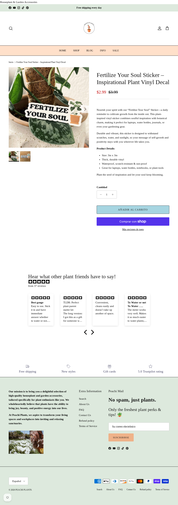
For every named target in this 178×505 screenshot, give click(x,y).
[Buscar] (11, 28)
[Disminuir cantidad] (100, 194)
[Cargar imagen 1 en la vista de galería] (49, 107)
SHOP (76, 50)
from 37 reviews (37, 286)
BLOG (89, 50)
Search (82, 398)
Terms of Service (88, 426)
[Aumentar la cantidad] (114, 194)
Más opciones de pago (133, 229)
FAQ (81, 409)
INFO (103, 50)
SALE (116, 50)
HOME (62, 50)
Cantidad (102, 187)
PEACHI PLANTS (23, 490)
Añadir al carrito (133, 209)
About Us (84, 404)
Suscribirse (121, 437)
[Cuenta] (159, 28)
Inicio (11, 62)
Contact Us (85, 415)
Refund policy (86, 420)
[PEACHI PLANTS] (89, 28)
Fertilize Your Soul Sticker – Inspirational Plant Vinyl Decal (41, 62)
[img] (90, 282)
